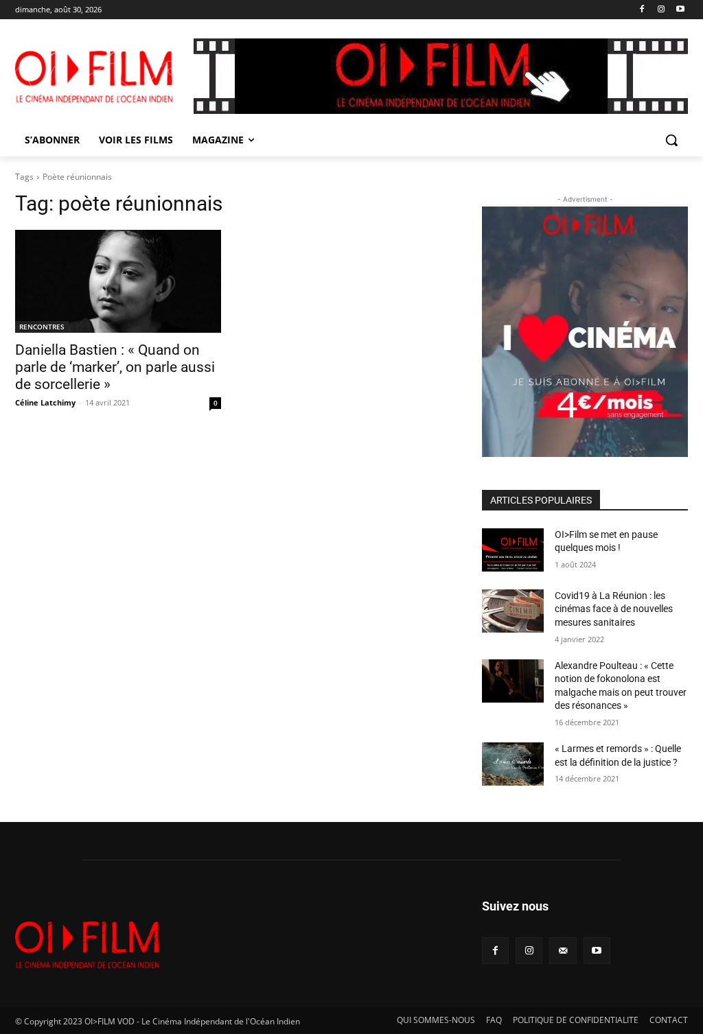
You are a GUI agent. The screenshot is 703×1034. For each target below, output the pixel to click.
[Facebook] (642, 10)
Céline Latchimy (45, 402)
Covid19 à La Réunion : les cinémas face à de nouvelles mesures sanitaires (614, 609)
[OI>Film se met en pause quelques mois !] (513, 550)
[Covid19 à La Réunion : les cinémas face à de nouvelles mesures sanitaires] (513, 611)
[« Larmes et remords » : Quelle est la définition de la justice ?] (513, 764)
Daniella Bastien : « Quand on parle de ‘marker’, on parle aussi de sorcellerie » (115, 367)
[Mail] (562, 950)
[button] (671, 140)
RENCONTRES (42, 326)
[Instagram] (661, 10)
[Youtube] (680, 10)
